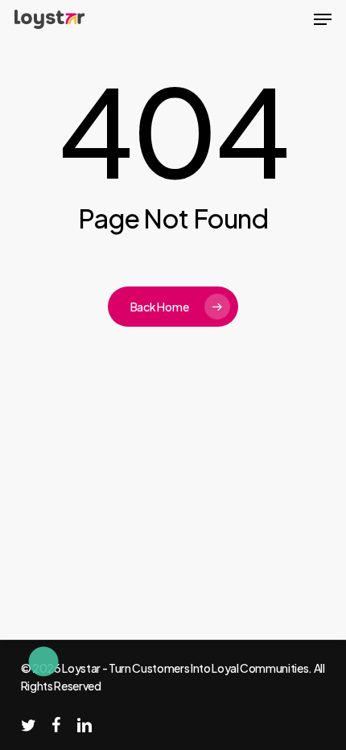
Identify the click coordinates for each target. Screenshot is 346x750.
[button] (323, 19)
